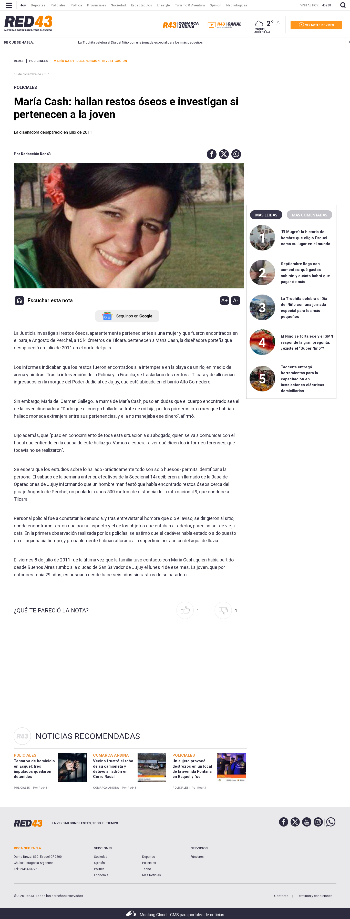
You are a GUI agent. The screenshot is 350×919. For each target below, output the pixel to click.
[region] (291, 91)
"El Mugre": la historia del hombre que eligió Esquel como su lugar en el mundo (305, 237)
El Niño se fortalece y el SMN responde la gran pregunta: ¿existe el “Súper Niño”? (307, 342)
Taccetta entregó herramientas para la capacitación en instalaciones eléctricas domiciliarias (302, 379)
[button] (210, 154)
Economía (101, 875)
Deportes (148, 857)
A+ (224, 300)
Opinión (99, 863)
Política (99, 869)
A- (235, 300)
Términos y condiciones (314, 896)
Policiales (25, 87)
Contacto (281, 896)
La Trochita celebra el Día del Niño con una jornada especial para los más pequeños (140, 42)
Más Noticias (151, 875)
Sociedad (100, 857)
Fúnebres (197, 857)
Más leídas (266, 214)
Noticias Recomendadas (88, 736)
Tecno (146, 869)
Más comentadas (309, 214)
